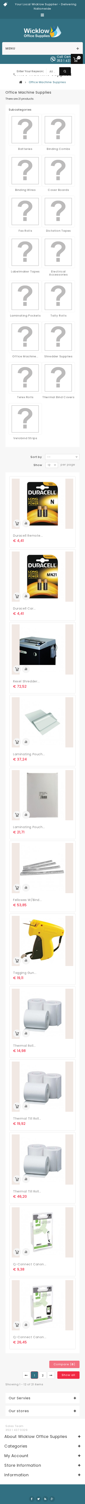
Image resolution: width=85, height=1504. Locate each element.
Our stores (19, 1411)
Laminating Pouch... (29, 754)
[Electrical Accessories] (58, 252)
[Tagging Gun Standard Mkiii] (42, 941)
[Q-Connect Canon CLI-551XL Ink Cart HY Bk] (42, 1232)
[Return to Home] (21, 82)
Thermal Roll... (24, 1045)
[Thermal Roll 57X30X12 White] (42, 1014)
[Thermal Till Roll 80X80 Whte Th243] (42, 1159)
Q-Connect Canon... (29, 1264)
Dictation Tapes (58, 231)
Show (38, 465)
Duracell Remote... (28, 535)
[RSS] (45, 1499)
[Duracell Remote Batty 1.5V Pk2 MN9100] (42, 504)
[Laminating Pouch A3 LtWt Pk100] (42, 722)
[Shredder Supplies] (58, 337)
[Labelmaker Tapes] (25, 252)
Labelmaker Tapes (25, 271)
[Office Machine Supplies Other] (25, 337)
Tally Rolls (58, 315)
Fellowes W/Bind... (27, 900)
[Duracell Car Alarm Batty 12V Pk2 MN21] (42, 577)
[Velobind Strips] (25, 419)
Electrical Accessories (58, 273)
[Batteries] (25, 130)
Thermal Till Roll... (27, 1118)
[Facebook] (32, 1499)
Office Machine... (25, 356)
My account (16, 1455)
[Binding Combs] (58, 130)
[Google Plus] (52, 1499)
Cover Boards (58, 190)
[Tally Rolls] (58, 296)
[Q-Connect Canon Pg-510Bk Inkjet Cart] (42, 1305)
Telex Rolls (25, 397)
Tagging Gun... (24, 973)
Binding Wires (25, 190)
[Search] (65, 71)
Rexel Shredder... (26, 681)
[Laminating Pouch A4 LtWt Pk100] (42, 795)
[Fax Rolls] (25, 211)
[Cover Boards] (58, 171)
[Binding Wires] (25, 171)
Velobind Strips (25, 438)
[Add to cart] (17, 523)
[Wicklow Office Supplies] (42, 31)
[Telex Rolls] (25, 378)
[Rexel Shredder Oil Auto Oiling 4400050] (42, 649)
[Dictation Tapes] (58, 211)
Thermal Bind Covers (58, 397)
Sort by (36, 457)
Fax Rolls (25, 231)
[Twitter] (38, 1499)
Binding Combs (58, 149)
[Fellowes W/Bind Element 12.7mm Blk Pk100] (42, 868)
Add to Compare (26, 523)
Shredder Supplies (58, 356)
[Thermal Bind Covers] (58, 378)
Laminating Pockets (25, 315)
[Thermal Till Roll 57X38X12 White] (42, 1087)
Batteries (25, 149)
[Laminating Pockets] (25, 296)
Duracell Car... (24, 608)
